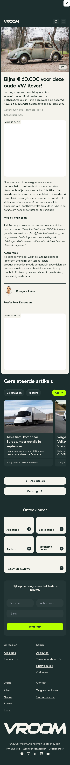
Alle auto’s (10, 652)
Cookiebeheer (56, 748)
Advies (8, 703)
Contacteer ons (45, 697)
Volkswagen (14, 392)
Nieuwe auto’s (44, 665)
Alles (7, 690)
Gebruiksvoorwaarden (34, 748)
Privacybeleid (13, 748)
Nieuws (33, 392)
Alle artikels (37, 480)
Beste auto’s (11, 659)
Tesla (23, 463)
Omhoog (32, 491)
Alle (57, 392)
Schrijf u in (35, 626)
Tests (7, 710)
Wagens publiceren (47, 690)
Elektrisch (33, 463)
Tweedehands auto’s (48, 659)
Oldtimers (42, 672)
